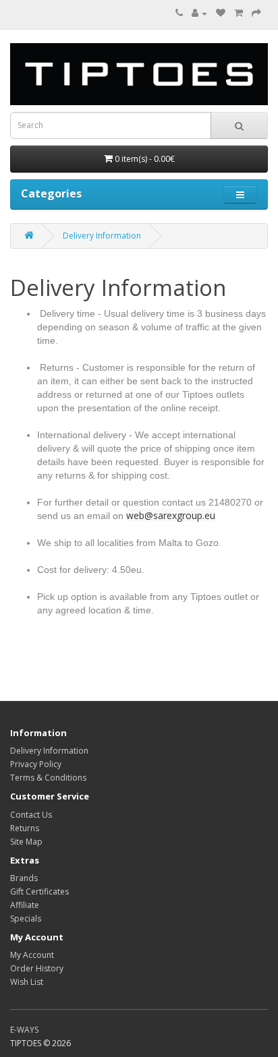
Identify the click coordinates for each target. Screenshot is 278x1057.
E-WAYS (24, 1029)
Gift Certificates (39, 891)
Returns (24, 828)
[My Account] (199, 13)
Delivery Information (102, 235)
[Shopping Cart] (238, 13)
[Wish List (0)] (220, 13)
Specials (25, 918)
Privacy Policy (35, 764)
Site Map (26, 841)
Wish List (26, 982)
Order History (36, 968)
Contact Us (31, 814)
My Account (32, 955)
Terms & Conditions (48, 777)
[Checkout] (256, 13)
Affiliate (24, 905)
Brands (24, 878)
